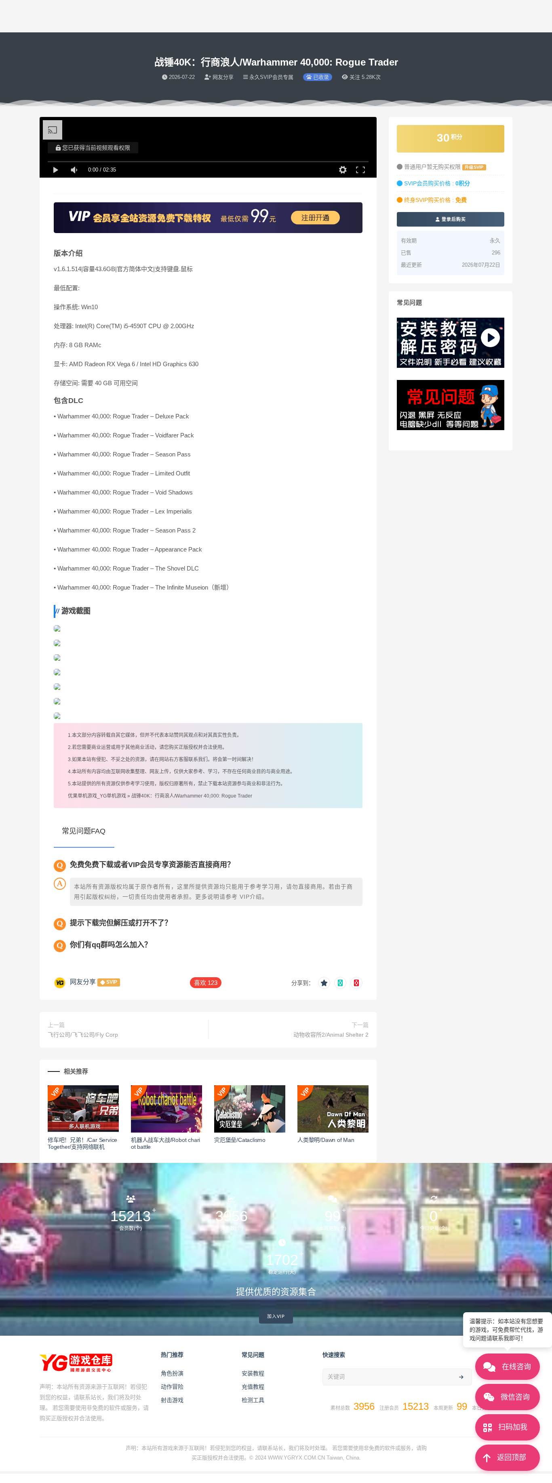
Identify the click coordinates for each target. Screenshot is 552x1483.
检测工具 (253, 1400)
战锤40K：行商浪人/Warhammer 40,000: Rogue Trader (191, 796)
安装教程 (253, 1373)
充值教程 (253, 1386)
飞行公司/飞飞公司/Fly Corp (83, 1034)
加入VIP (276, 1316)
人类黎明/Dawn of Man (325, 1140)
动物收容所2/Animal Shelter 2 (331, 1034)
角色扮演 (172, 1373)
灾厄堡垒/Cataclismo (239, 1140)
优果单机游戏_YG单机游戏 (97, 796)
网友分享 (83, 981)
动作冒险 (172, 1386)
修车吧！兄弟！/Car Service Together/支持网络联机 (82, 1143)
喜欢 (205, 982)
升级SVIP (474, 167)
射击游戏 (172, 1400)
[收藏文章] (324, 983)
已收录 (320, 77)
